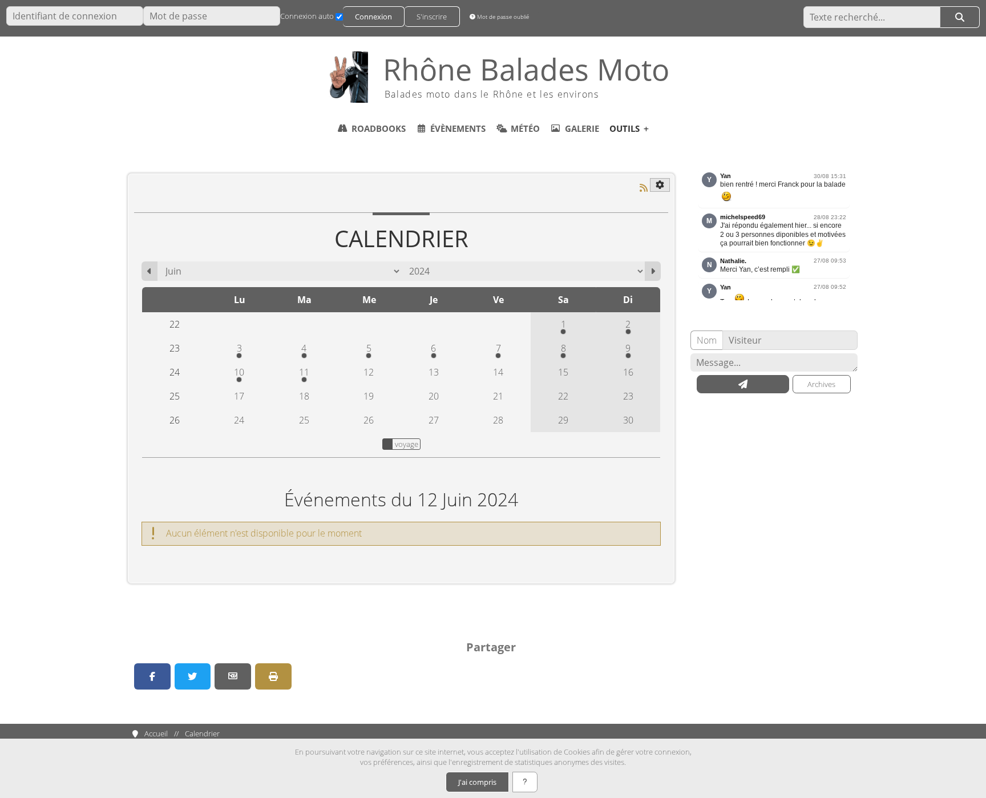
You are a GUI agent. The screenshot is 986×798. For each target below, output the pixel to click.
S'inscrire (432, 16)
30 (628, 420)
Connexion (373, 16)
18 (304, 396)
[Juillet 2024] (653, 271)
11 (304, 372)
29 (563, 420)
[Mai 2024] (149, 271)
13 (434, 372)
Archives (821, 384)
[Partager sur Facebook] (152, 676)
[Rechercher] (960, 17)
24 (239, 420)
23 (628, 396)
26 (368, 420)
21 (498, 396)
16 (628, 372)
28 (498, 420)
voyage (406, 444)
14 (498, 372)
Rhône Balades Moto (526, 69)
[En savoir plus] (525, 782)
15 (563, 372)
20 (434, 396)
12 (368, 372)
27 (434, 420)
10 (239, 372)
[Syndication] (643, 188)
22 (563, 396)
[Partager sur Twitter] (193, 676)
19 (368, 396)
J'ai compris (477, 782)
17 (239, 396)
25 (304, 420)
